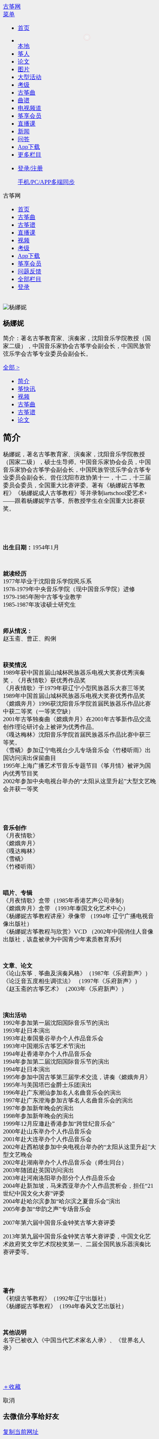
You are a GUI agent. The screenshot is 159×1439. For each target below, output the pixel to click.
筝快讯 (26, 389)
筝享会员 (29, 116)
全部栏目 (29, 279)
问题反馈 (29, 271)
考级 (24, 85)
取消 (9, 1400)
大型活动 (29, 77)
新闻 (24, 131)
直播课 (26, 123)
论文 (24, 61)
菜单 (9, 14)
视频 (24, 240)
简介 (24, 381)
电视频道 (29, 108)
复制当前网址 (20, 1432)
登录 (24, 287)
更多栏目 (29, 154)
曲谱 (24, 100)
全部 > (11, 367)
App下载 (29, 147)
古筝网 (12, 6)
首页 (24, 28)
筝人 (24, 54)
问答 (24, 139)
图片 (24, 69)
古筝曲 (26, 92)
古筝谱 (26, 225)
